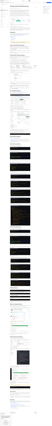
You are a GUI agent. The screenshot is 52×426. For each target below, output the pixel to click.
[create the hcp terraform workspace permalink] (25, 55)
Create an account (15, 8)
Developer (11, 4)
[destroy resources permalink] (16, 391)
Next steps (44, 13)
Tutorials (15, 4)
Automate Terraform (18, 4)
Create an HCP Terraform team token (46, 8)
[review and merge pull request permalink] (22, 304)
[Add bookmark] (36, 7)
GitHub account (12, 37)
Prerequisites (44, 7)
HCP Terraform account (13, 38)
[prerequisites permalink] (15, 32)
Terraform (13, 4)
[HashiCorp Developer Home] (3, 0)
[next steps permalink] (14, 399)
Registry (45, 2)
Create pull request (45, 11)
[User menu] (50, 0)
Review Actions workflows (45, 10)
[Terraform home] (2, 2)
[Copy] (29, 290)
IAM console (11, 63)
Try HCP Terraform (49, 2)
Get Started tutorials (20, 34)
